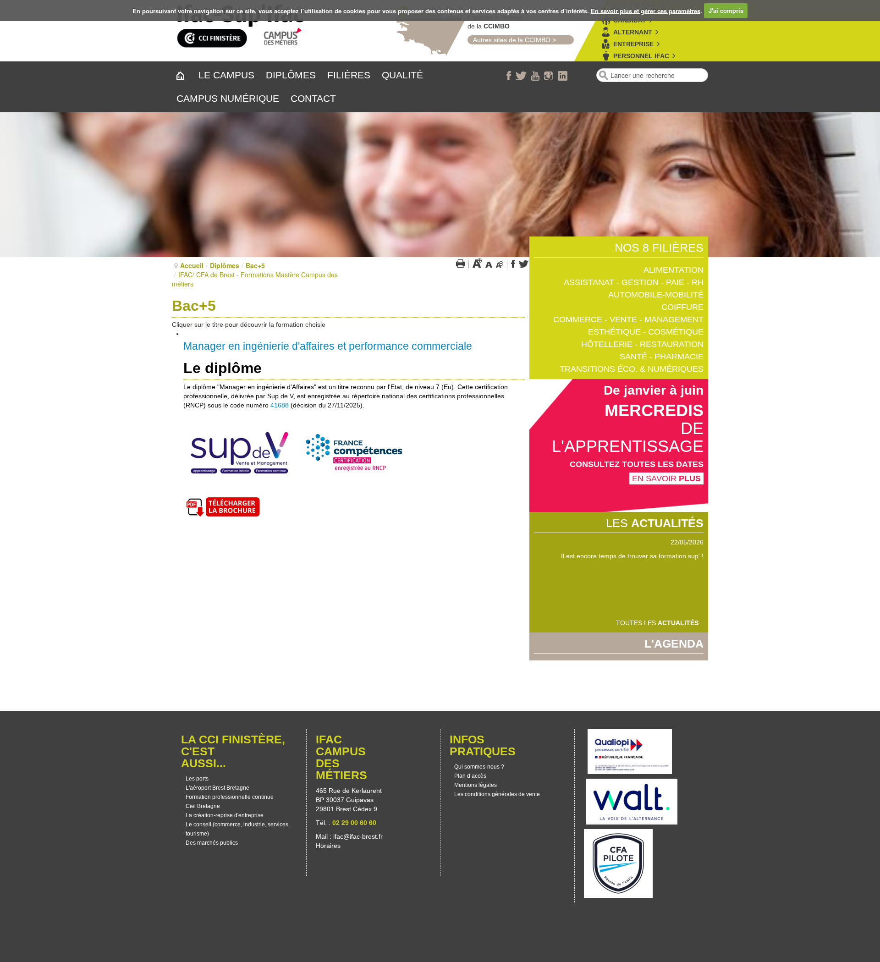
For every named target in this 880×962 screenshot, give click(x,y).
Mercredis (654, 410)
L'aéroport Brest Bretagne (217, 788)
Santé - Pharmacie (662, 356)
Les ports (197, 778)
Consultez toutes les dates (637, 464)
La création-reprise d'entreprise (225, 815)
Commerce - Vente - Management (628, 319)
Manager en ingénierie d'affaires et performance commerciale (327, 346)
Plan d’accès (470, 776)
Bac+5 (255, 265)
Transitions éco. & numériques (632, 369)
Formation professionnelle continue (230, 797)
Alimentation (674, 270)
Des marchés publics (212, 843)
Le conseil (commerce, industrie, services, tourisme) (238, 829)
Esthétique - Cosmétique (646, 331)
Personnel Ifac (641, 56)
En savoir (666, 478)
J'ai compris (726, 10)
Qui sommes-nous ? (479, 767)
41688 (279, 405)
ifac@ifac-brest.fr (358, 836)
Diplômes (224, 265)
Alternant (632, 32)
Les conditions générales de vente (497, 794)
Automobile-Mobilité (656, 294)
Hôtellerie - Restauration (642, 344)
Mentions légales (475, 785)
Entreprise (633, 44)
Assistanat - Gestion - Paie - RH (634, 282)
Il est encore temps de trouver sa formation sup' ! (632, 556)
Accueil (192, 265)
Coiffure (682, 307)
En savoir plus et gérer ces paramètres (645, 10)
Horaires (329, 845)
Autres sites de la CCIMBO (509, 40)
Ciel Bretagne (203, 806)
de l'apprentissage (628, 437)
